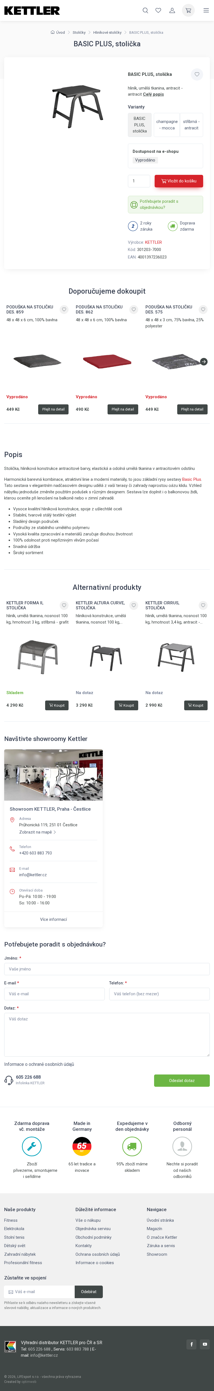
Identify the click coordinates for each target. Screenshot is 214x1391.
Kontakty (84, 1245)
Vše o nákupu (88, 1220)
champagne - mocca (167, 125)
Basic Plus (191, 479)
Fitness (11, 1220)
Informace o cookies (95, 1262)
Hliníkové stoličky (107, 32)
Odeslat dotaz (182, 1080)
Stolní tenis (14, 1237)
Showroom (157, 1254)
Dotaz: (11, 1008)
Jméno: (12, 958)
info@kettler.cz (33, 874)
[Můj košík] (188, 10)
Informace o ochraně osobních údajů (39, 1064)
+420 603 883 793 (35, 853)
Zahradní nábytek (20, 1254)
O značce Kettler (162, 1237)
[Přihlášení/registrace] (172, 10)
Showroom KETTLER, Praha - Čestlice (50, 809)
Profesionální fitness (23, 1262)
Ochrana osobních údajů (98, 1254)
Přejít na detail (53, 409)
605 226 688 (28, 1077)
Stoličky (79, 32)
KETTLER (153, 242)
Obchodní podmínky (93, 1237)
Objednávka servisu (93, 1228)
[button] (204, 362)
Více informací (53, 919)
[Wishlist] (158, 10)
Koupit (59, 705)
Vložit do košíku (181, 180)
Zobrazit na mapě (35, 832)
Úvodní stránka (160, 1220)
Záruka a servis (161, 1245)
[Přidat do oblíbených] (197, 74)
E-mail (11, 983)
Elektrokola (14, 1228)
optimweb (28, 1382)
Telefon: (118, 983)
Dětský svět (14, 1245)
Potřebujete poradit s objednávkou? (159, 204)
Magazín (154, 1228)
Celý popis (153, 94)
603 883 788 (78, 1349)
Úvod (60, 32)
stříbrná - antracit (191, 125)
